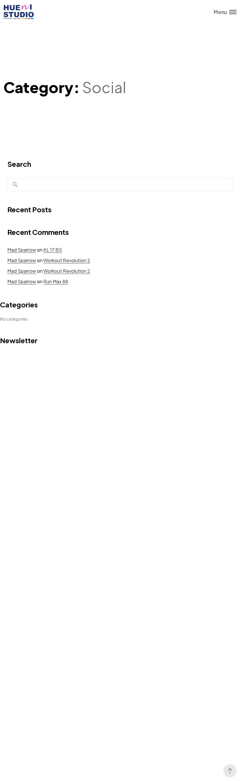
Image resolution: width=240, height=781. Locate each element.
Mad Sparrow (21, 250)
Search (19, 163)
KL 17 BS (52, 250)
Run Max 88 (55, 281)
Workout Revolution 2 (66, 260)
